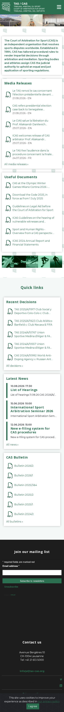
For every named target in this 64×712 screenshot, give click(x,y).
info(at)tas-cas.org (32, 671)
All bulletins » (14, 521)
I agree (32, 706)
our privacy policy (49, 701)
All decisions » (14, 365)
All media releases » (16, 164)
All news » (12, 444)
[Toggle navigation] (59, 7)
